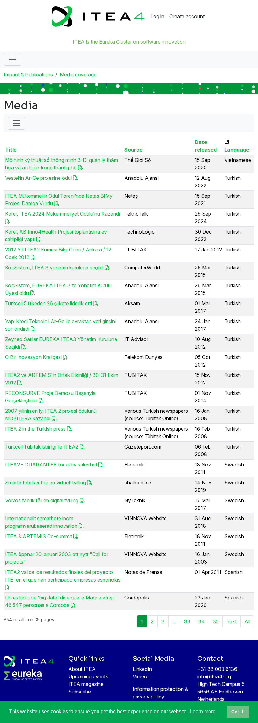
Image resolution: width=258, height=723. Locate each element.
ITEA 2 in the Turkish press (35, 429)
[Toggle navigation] (12, 59)
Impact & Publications (28, 74)
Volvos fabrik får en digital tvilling (41, 500)
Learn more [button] (203, 711)
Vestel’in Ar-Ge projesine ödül (38, 178)
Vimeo (140, 676)
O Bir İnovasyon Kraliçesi (33, 357)
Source (133, 149)
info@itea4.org (214, 676)
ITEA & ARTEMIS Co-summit (38, 536)
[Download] (80, 167)
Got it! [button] (238, 711)
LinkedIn (142, 669)
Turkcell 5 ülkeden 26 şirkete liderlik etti (48, 303)
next (232, 621)
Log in (157, 16)
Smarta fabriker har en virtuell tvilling (45, 482)
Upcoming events (88, 676)
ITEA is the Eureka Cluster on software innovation (129, 42)
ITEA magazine (86, 684)
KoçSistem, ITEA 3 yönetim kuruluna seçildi (54, 267)
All (247, 621)
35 (216, 621)
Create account (187, 16)
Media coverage (78, 74)
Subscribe (79, 691)
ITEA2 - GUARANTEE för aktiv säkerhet (51, 464)
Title (11, 149)
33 (187, 621)
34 (201, 621)
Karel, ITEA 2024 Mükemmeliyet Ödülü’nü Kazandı (62, 214)
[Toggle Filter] (16, 123)
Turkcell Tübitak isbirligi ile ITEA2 (41, 447)
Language (236, 149)
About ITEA (82, 669)
